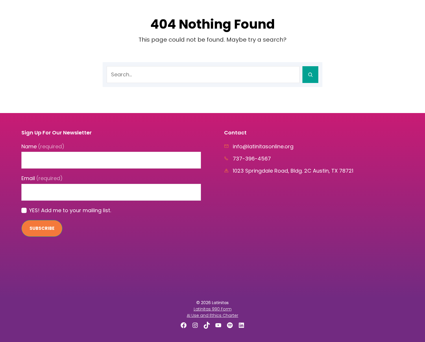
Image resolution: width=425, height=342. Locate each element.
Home (200, 12)
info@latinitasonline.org (263, 146)
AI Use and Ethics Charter (212, 315)
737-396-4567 (252, 158)
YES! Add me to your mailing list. (70, 210)
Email (42, 178)
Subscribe (41, 228)
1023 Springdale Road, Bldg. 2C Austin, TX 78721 (293, 170)
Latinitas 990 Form (213, 309)
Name (43, 146)
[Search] (310, 74)
